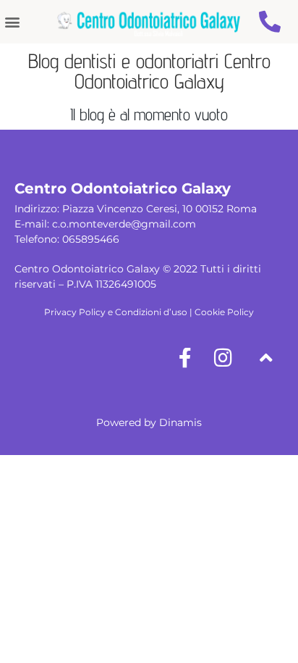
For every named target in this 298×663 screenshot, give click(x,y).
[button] (12, 22)
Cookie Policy (224, 312)
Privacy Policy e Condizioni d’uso (115, 312)
